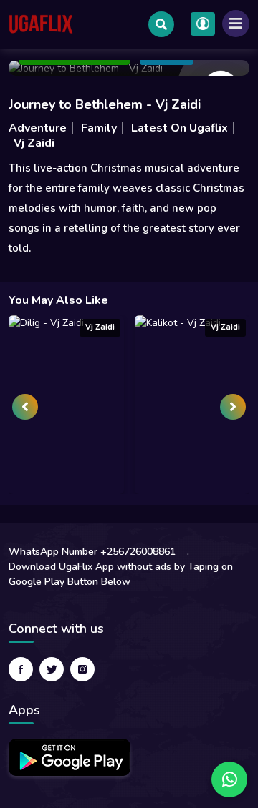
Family (99, 128)
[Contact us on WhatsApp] (229, 779)
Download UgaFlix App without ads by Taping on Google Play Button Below (121, 574)
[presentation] (25, 407)
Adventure (38, 128)
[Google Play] (69, 757)
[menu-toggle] (235, 23)
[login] (203, 24)
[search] (161, 24)
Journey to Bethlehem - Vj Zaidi (105, 104)
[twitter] (51, 669)
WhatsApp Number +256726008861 (92, 551)
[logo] (41, 24)
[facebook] (21, 669)
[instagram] (82, 669)
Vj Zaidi (34, 143)
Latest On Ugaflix (179, 128)
